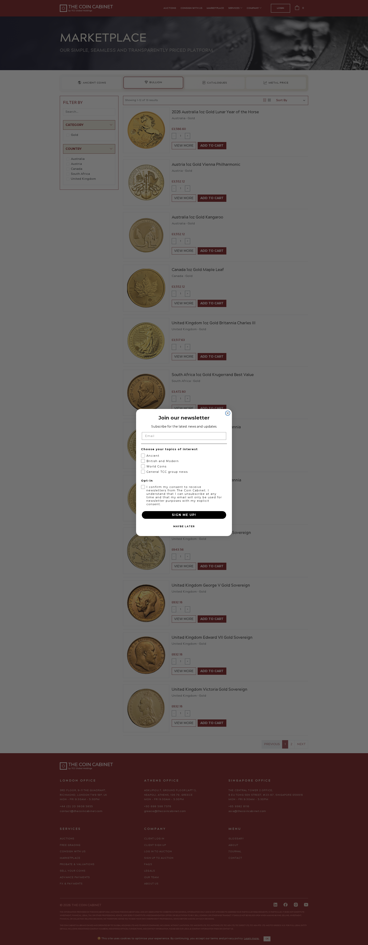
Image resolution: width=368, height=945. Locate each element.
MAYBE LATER (184, 526)
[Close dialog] (227, 413)
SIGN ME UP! (184, 515)
